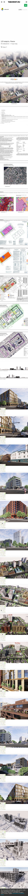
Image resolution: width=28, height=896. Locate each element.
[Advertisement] (14, 26)
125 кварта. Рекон (8, 41)
